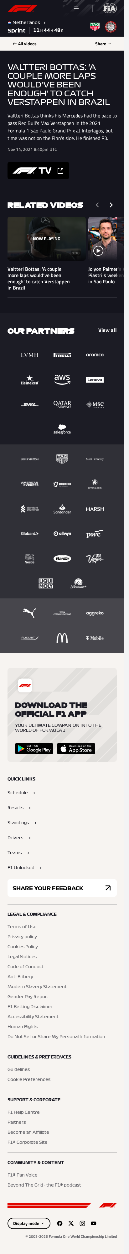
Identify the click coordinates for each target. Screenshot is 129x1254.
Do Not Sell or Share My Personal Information (56, 1037)
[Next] (111, 205)
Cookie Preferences (29, 1080)
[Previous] (97, 205)
